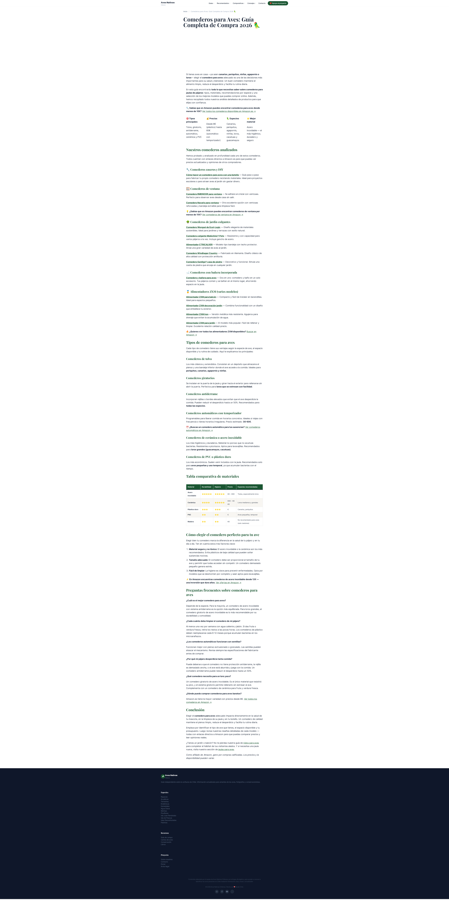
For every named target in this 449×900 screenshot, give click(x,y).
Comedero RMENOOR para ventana (204, 194)
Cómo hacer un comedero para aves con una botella (212, 175)
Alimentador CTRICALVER (199, 244)
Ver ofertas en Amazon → (228, 582)
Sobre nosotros (166, 859)
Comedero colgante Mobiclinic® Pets (205, 236)
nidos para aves (251, 743)
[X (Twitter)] (232, 891)
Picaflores (164, 813)
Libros (163, 844)
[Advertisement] (224, 47)
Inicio (185, 11)
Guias (211, 3)
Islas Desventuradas (168, 820)
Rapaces (164, 797)
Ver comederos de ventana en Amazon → (222, 214)
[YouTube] (227, 891)
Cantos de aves (167, 840)
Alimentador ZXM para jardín (200, 323)
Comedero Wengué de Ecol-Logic (203, 227)
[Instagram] (217, 891)
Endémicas (165, 804)
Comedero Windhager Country (201, 253)
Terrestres (165, 801)
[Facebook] (222, 891)
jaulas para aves (226, 749)
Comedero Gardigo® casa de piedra (204, 262)
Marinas (164, 811)
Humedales (165, 806)
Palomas (164, 823)
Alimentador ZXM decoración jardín (204, 305)
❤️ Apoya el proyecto (278, 3)
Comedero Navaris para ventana (202, 202)
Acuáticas (164, 799)
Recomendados (223, 3)
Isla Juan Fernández (168, 816)
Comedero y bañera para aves (201, 278)
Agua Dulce (165, 808)
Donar (163, 864)
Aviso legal (165, 866)
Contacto (261, 3)
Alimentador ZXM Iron (197, 314)
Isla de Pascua (166, 818)
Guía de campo (166, 837)
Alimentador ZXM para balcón (201, 297)
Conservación (166, 842)
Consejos (251, 3)
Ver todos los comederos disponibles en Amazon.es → (229, 111)
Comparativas (238, 3)
